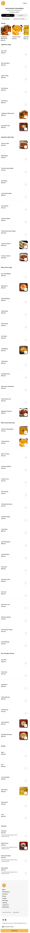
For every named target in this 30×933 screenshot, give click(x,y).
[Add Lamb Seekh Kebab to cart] (26, 197)
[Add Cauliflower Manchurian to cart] (9, 33)
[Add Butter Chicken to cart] (26, 457)
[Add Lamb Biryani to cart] (26, 713)
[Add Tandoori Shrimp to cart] (26, 259)
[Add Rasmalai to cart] (26, 836)
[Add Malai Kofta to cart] (26, 289)
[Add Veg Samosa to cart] (26, 92)
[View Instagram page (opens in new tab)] (5, 920)
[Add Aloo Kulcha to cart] (26, 806)
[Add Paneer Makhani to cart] (26, 302)
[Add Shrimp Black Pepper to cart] (26, 633)
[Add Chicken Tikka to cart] (26, 147)
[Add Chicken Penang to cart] (26, 520)
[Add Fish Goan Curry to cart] (26, 608)
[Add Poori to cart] (26, 818)
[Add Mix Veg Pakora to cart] (26, 67)
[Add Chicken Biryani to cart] (26, 701)
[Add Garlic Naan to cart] (26, 793)
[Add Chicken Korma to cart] (20, 33)
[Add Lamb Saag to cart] (26, 533)
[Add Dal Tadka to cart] (26, 340)
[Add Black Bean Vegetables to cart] (26, 390)
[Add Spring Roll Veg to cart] (26, 129)
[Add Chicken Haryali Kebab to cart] (26, 172)
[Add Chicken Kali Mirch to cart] (26, 470)
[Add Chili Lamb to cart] (26, 570)
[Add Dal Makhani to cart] (26, 352)
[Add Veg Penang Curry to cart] (26, 402)
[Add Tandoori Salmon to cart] (26, 247)
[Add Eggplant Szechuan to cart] (26, 415)
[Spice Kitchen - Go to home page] (3, 3)
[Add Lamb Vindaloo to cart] (26, 558)
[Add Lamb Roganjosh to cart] (26, 545)
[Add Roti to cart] (26, 768)
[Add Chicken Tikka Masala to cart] (26, 433)
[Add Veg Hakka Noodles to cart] (26, 738)
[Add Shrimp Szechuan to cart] (26, 621)
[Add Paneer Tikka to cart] (26, 79)
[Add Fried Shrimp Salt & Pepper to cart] (26, 234)
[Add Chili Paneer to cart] (26, 104)
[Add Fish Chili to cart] (26, 595)
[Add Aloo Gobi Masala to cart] (26, 277)
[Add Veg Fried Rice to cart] (26, 726)
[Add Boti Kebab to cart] (26, 184)
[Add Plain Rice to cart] (26, 663)
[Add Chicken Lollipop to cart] (26, 222)
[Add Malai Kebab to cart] (26, 159)
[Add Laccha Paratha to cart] (26, 781)
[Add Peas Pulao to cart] (26, 675)
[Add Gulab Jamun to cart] (26, 848)
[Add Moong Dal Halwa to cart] (26, 861)
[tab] (7, 15)
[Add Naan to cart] (26, 756)
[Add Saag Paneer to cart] (26, 315)
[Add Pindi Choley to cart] (26, 327)
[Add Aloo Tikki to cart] (26, 54)
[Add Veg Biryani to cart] (26, 688)
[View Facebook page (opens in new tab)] (3, 920)
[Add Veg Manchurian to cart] (26, 377)
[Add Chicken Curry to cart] (26, 482)
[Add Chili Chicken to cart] (26, 209)
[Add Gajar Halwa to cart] (26, 873)
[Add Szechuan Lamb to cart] (26, 583)
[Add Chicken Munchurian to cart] (26, 508)
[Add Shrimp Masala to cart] (26, 645)
